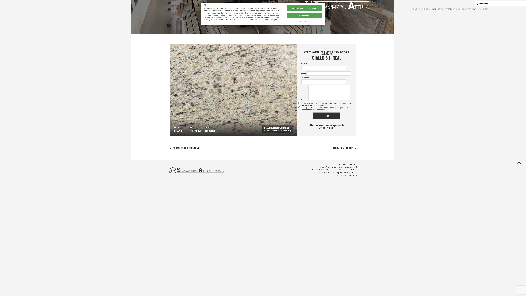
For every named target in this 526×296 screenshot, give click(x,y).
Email (303, 73)
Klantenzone (483, 3)
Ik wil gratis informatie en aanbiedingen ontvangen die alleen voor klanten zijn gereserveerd (326, 108)
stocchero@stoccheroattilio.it (343, 170)
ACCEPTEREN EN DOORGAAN (304, 8)
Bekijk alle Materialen (342, 148)
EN (458, 3)
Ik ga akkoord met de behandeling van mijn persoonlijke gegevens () (326, 104)
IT (452, 3)
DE (464, 3)
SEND (326, 115)
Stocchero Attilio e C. (347, 164)
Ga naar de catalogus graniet (187, 148)
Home (415, 8)
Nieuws (462, 8)
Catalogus (437, 8)
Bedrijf (424, 8)
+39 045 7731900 (326, 128)
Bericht (304, 100)
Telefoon (305, 77)
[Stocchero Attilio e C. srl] (335, 5)
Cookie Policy (305, 21)
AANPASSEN (304, 15)
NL (470, 3)
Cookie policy (341, 175)
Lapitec (484, 8)
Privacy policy (352, 175)
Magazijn (450, 8)
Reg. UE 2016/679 (316, 105)
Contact (473, 8)
